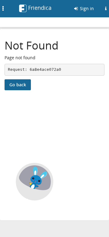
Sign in (86, 8)
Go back (17, 85)
